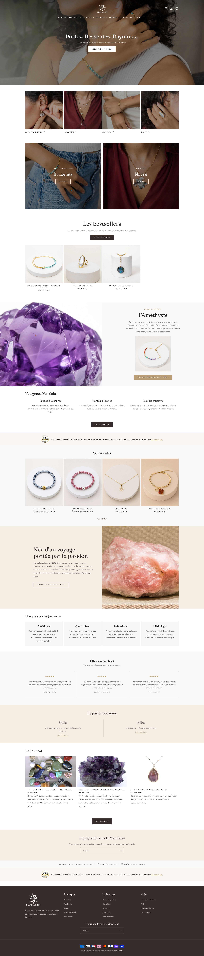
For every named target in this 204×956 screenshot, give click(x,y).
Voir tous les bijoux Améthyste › (153, 377)
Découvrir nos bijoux (102, 49)
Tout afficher (102, 519)
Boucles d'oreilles (33, 132)
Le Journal (106, 908)
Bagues (144, 132)
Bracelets (106, 132)
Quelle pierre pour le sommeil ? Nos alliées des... (101, 789)
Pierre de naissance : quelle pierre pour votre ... (50, 789)
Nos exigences (102, 424)
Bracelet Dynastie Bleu (44, 508)
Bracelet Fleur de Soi (82, 508)
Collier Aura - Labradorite (121, 286)
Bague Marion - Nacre (83, 286)
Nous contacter (108, 916)
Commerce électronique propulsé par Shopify (108, 951)
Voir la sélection (102, 238)
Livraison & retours (148, 900)
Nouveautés (68, 916)
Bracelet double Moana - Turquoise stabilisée (44, 286)
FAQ (142, 904)
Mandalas (90, 951)
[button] (61, 17)
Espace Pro (106, 912)
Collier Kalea (121, 508)
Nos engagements (109, 900)
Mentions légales (147, 908)
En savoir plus (157, 439)
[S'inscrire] (120, 851)
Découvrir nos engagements (51, 585)
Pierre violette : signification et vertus (149, 789)
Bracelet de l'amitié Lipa (160, 508)
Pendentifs (69, 132)
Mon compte (146, 912)
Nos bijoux (106, 904)
